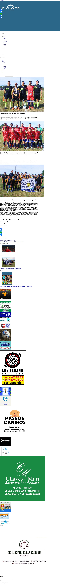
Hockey (5, 67)
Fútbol (4, 62)
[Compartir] (19, 235)
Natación (5, 66)
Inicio (2, 60)
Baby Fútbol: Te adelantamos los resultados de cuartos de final (10, 268)
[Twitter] (19, 231)
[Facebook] (19, 229)
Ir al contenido (2, 0)
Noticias (3, 61)
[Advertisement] (30, 23)
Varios (4, 68)
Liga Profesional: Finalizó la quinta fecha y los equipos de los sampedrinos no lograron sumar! (16, 286)
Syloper (4, 583)
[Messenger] (19, 234)
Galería (3, 69)
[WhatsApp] (19, 232)
